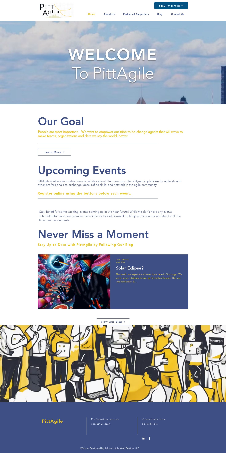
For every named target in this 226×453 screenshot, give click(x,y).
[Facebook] (149, 438)
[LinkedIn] (143, 438)
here (107, 423)
